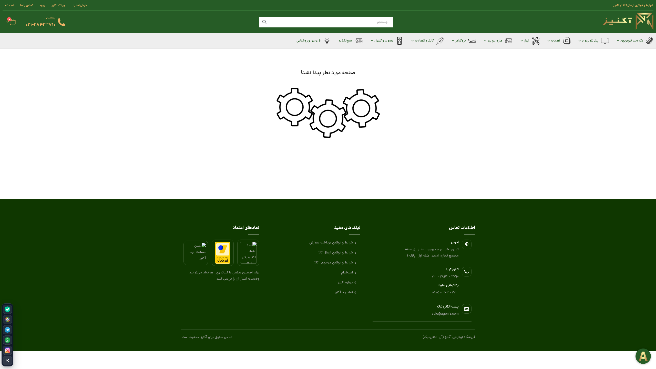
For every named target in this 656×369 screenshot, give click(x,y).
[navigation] (7, 334)
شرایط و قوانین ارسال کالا (336, 252)
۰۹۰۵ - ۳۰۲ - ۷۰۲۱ (445, 292)
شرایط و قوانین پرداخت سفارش (331, 242)
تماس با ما (26, 5)
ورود (42, 5)
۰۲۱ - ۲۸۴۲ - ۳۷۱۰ (445, 276)
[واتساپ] (7, 340)
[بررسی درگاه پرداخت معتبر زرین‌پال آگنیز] (223, 253)
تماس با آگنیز (343, 292)
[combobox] (326, 22)
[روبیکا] (7, 319)
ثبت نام (9, 5)
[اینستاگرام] (7, 350)
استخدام (347, 272)
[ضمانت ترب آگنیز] (195, 253)
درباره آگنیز (345, 282)
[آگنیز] (627, 21)
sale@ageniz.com (445, 313)
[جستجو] (264, 22)
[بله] (7, 309)
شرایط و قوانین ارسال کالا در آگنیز (633, 5)
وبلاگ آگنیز (58, 5)
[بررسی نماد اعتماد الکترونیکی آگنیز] (248, 253)
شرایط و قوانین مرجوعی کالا (333, 262)
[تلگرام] (7, 329)
